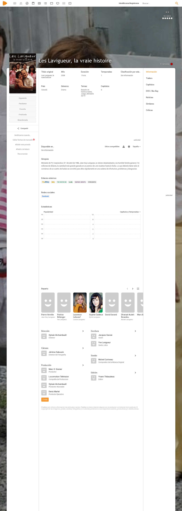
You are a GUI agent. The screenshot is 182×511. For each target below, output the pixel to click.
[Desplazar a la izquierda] (127, 288)
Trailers (149, 78)
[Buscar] (177, 3)
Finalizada (23, 115)
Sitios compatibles (112, 147)
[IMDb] (53, 184)
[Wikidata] (92, 184)
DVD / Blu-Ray (152, 91)
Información (151, 72)
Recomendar (23, 154)
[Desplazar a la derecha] (132, 288)
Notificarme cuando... (23, 135)
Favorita (23, 109)
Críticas (149, 110)
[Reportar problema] (123, 146)
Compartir (24, 128)
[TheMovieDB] (62, 184)
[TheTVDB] (71, 184)
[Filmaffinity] (46, 184)
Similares (150, 104)
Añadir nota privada (22, 145)
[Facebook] (45, 198)
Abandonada (23, 120)
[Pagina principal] (5, 5)
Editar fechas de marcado (24, 140)
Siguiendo (23, 98)
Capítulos (150, 84)
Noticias (149, 97)
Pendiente (23, 104)
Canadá (44, 90)
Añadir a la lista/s (22, 149)
